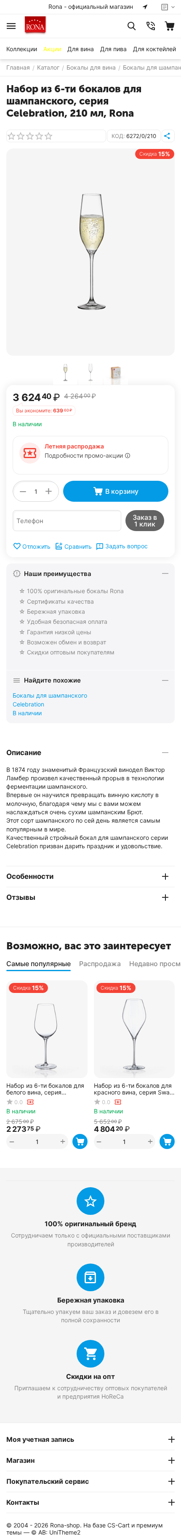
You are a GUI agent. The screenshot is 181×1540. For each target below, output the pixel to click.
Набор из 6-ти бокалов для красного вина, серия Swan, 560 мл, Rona (134, 1089)
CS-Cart (118, 1525)
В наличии (27, 713)
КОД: (118, 136)
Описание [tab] (23, 752)
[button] (168, 136)
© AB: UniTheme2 (55, 1532)
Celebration (28, 704)
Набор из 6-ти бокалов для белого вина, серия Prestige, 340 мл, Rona (45, 1089)
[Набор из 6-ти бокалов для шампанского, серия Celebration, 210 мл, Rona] (90, 252)
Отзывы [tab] (20, 897)
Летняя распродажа (74, 446)
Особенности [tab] (29, 876)
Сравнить (78, 546)
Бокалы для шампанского (50, 695)
